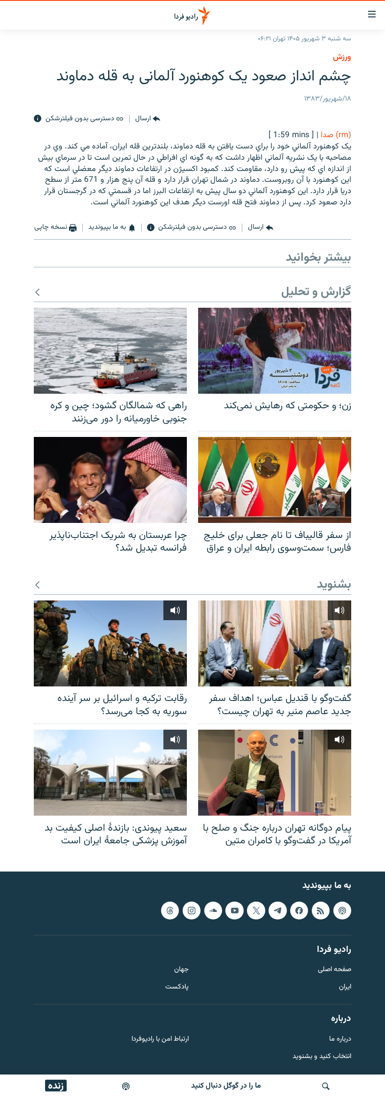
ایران (345, 987)
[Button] (147, 119)
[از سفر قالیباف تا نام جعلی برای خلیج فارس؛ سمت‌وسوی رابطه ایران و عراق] (274, 480)
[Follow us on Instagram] (191, 910)
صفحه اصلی (334, 970)
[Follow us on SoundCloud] (213, 910)
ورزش (342, 57)
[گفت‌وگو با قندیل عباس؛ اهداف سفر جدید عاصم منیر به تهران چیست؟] (274, 643)
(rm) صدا (336, 135)
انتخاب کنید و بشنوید (322, 1056)
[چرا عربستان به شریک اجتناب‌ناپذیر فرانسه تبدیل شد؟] (110, 480)
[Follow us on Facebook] (299, 910)
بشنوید (334, 585)
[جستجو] (326, 1086)
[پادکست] (126, 1086)
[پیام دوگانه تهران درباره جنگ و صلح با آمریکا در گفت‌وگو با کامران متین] (274, 773)
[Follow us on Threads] (170, 910)
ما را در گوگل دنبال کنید (226, 1086)
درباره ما (340, 1039)
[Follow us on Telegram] (277, 910)
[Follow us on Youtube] (234, 910)
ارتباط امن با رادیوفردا (160, 1039)
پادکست (177, 987)
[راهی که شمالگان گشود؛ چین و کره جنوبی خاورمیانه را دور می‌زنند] (110, 351)
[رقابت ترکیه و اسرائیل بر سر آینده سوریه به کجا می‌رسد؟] (110, 643)
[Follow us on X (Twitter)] (256, 910)
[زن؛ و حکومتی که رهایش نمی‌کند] (274, 351)
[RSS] (321, 910)
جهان (181, 970)
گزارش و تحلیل (316, 292)
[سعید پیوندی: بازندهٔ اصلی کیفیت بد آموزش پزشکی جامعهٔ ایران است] (110, 773)
